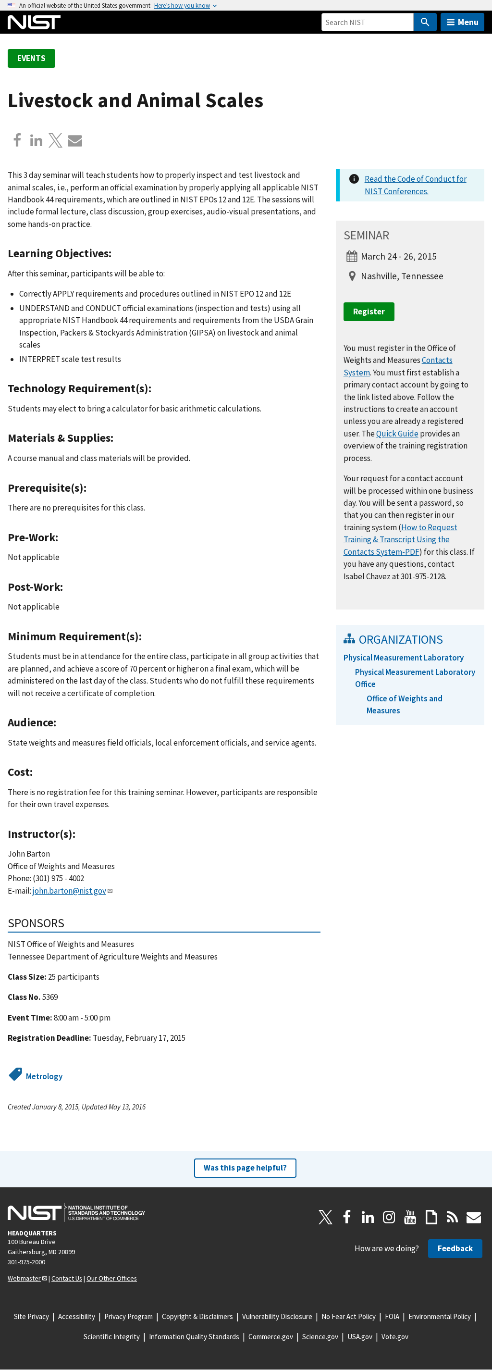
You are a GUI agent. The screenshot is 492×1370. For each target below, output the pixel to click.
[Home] (34, 22)
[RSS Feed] (452, 1217)
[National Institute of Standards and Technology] (76, 1212)
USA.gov (359, 1336)
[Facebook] (17, 140)
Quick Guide (397, 433)
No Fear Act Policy (348, 1316)
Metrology (44, 1076)
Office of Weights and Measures (405, 704)
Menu (468, 21)
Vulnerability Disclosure (277, 1316)
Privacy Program (128, 1316)
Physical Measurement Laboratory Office (415, 678)
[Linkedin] (36, 140)
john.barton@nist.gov (69, 890)
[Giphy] (431, 1217)
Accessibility (76, 1316)
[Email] (75, 140)
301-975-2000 (26, 1262)
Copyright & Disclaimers (197, 1316)
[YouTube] (410, 1217)
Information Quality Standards (194, 1336)
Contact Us (66, 1278)
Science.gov (320, 1336)
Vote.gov (394, 1336)
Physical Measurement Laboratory (404, 657)
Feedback (455, 1248)
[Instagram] (389, 1217)
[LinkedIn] (368, 1217)
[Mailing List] (473, 1217)
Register (369, 311)
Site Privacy (31, 1316)
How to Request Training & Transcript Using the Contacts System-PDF (400, 539)
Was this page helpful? (245, 1167)
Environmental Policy (439, 1316)
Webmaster (24, 1278)
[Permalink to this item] (117, 253)
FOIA (392, 1316)
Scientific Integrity (112, 1336)
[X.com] (55, 140)
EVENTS (31, 58)
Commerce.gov (270, 1336)
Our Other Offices (111, 1278)
